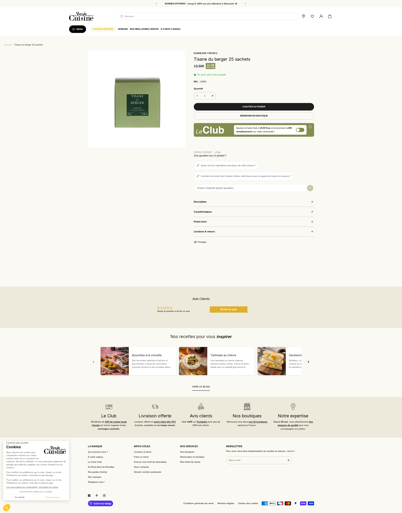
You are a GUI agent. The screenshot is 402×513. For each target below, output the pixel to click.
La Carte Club (95, 462)
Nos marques (94, 477)
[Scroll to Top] (396, 497)
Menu (79, 29)
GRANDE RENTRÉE (103, 29)
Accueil (7, 45)
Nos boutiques (187, 452)
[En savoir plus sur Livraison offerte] (155, 406)
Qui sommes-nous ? (98, 452)
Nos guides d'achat (97, 472)
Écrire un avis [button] (228, 309)
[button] (330, 16)
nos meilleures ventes (144, 29)
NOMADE (123, 29)
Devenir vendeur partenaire (147, 472)
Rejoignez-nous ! (96, 482)
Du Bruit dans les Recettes (101, 467)
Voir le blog (201, 386)
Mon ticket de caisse (190, 462)
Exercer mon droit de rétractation (150, 462)
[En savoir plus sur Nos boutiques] (247, 406)
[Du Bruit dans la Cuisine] (81, 16)
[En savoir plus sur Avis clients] (201, 406)
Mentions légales (225, 503)
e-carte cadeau (170, 29)
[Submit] (288, 460)
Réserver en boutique (254, 116)
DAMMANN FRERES (206, 53)
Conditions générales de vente (198, 503)
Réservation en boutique (192, 457)
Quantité (198, 88)
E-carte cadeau (95, 457)
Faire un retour (141, 457)
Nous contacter (141, 467)
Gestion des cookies (248, 503)
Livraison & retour (143, 452)
